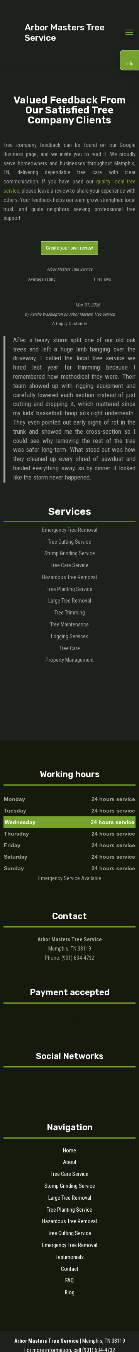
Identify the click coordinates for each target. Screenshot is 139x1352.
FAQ (69, 1280)
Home (69, 1150)
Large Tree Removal (69, 1198)
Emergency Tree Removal (69, 1245)
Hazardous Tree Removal (69, 1221)
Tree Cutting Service (69, 1233)
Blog (70, 1292)
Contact (69, 1269)
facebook (61, 1081)
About (69, 1162)
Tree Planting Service (69, 1210)
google (76, 1081)
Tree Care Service (69, 1174)
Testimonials (70, 1257)
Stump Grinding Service (69, 1186)
